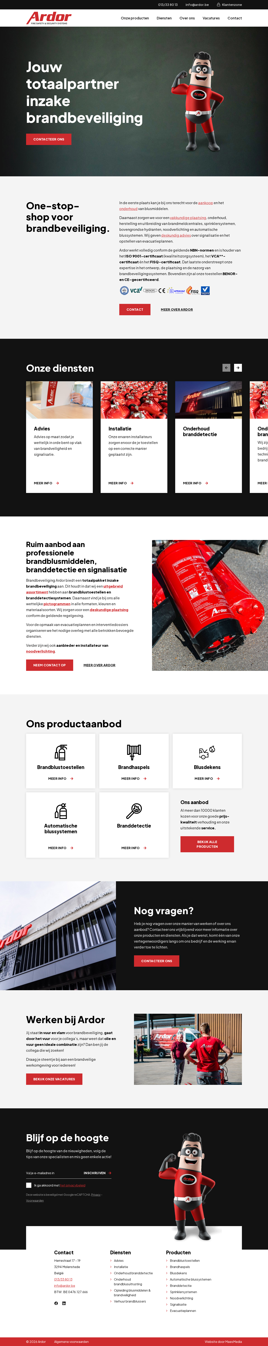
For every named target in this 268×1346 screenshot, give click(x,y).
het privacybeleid (72, 1185)
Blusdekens (178, 1273)
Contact (235, 18)
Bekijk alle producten (207, 844)
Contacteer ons (48, 139)
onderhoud (128, 208)
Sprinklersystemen (183, 1292)
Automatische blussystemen (190, 1279)
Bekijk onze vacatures (54, 1079)
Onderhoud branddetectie (133, 1273)
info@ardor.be (197, 5)
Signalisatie (178, 1304)
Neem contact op (49, 665)
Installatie (121, 1267)
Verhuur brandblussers (130, 1301)
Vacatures (211, 18)
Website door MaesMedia (223, 1342)
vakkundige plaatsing (188, 217)
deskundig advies (176, 235)
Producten (178, 1252)
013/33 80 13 (168, 5)
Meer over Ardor (177, 309)
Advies (119, 1260)
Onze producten (135, 18)
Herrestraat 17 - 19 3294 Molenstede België (67, 1266)
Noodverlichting (181, 1298)
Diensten (164, 18)
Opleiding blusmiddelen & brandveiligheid (132, 1292)
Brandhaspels (180, 1267)
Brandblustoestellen (185, 1260)
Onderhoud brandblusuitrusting (128, 1281)
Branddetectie (181, 1286)
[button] (238, 368)
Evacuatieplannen (183, 1311)
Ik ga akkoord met (59, 1185)
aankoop (205, 202)
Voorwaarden (35, 1200)
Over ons (187, 18)
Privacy (96, 1194)
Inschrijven (95, 1173)
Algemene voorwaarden (71, 1342)
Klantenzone (232, 5)
